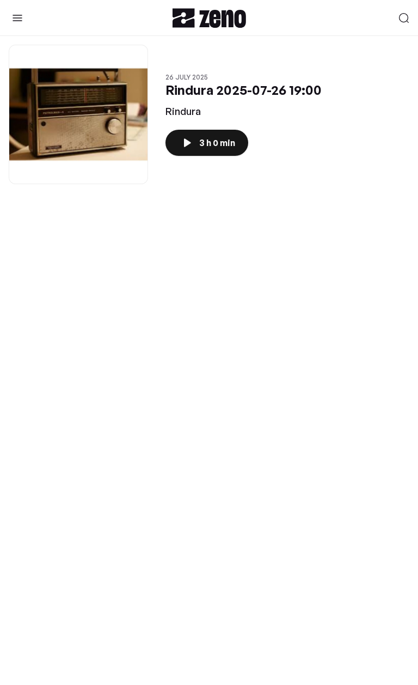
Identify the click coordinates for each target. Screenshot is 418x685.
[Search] (404, 18)
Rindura (183, 111)
